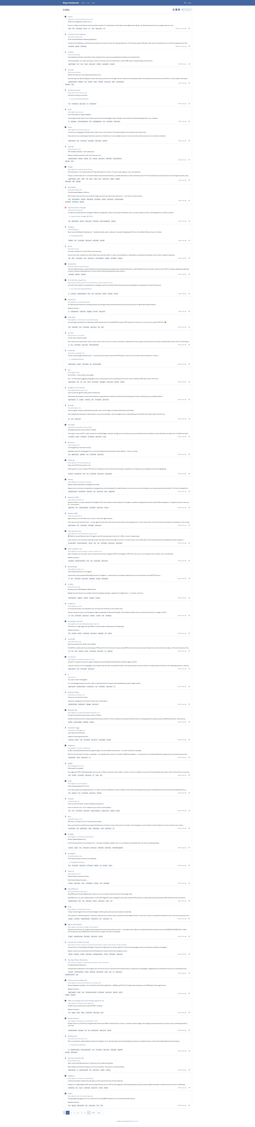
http (88, 473)
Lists (88, 3)
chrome (90, 543)
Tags (93, 3)
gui (90, 364)
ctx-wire (71, 333)
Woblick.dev (134, 1121)
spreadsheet (105, 64)
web (73, 84)
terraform (73, 995)
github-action (95, 1030)
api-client (70, 473)
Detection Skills (73, 497)
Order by (187, 9)
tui (87, 103)
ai (68, 121)
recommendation (100, 258)
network (104, 199)
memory (80, 633)
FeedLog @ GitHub (77, 236)
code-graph (73, 121)
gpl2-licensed (83, 828)
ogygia (70, 763)
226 (93, 1113)
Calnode (71, 147)
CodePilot (71, 350)
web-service (78, 419)
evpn (79, 901)
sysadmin (92, 598)
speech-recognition (95, 810)
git (69, 419)
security (116, 293)
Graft (70, 109)
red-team (110, 293)
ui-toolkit (98, 615)
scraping (98, 578)
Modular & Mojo (73, 692)
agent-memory (72, 669)
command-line (78, 473)
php (99, 327)
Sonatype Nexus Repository (78, 960)
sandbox (67, 995)
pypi (77, 974)
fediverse (77, 274)
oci (113, 972)
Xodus (70, 1093)
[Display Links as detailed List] (176, 9)
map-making (90, 199)
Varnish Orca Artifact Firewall (78, 942)
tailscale (96, 865)
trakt (73, 181)
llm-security (87, 936)
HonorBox (71, 425)
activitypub (71, 274)
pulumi (120, 992)
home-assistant (75, 199)
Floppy (70, 167)
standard (83, 274)
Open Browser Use (74, 531)
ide (81, 382)
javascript (81, 651)
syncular (71, 70)
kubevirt (95, 901)
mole (69, 907)
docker (76, 847)
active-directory (72, 598)
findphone (71, 745)
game (91, 179)
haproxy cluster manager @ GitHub (82, 216)
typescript (67, 84)
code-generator (74, 311)
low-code (95, 311)
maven (106, 972)
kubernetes (88, 901)
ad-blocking (71, 1087)
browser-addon (72, 543)
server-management (105, 221)
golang (73, 1012)
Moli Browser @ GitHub (78, 1045)
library (95, 81)
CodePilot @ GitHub (77, 359)
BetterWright (72, 567)
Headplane (72, 854)
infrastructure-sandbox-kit (77, 980)
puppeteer (120, 1049)
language (89, 311)
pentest (104, 293)
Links (83, 3)
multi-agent (91, 140)
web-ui (110, 865)
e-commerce (71, 436)
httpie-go (71, 460)
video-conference (117, 158)
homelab (83, 199)
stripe (104, 436)
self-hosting (75, 202)
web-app (67, 161)
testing (109, 633)
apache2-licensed (72, 81)
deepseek (82, 454)
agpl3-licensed (72, 64)
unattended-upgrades (117, 847)
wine (98, 1105)
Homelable (72, 187)
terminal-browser (74, 90)
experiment (82, 311)
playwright (92, 578)
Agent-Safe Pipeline (75, 924)
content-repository (79, 972)
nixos (93, 28)
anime (78, 179)
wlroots (118, 810)
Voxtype (71, 799)
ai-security (73, 293)
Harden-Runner (73, 1018)
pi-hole (100, 1087)
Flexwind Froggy (73, 728)
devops (86, 972)
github (77, 436)
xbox (101, 1105)
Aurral (70, 246)
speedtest (85, 722)
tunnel (107, 901)
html (76, 651)
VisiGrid (70, 52)
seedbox (118, 179)
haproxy (82, 221)
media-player (96, 828)
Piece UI (71, 871)
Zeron (70, 127)
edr (86, 1030)
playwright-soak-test (75, 621)
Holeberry (71, 1076)
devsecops (89, 491)
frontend (90, 81)
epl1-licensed (100, 972)
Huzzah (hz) (72, 299)
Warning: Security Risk (76, 1058)
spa (105, 633)
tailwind (109, 739)
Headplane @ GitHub (77, 862)
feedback (70, 240)
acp (69, 454)
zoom (72, 161)
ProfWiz (70, 584)
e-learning (87, 399)
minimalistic (83, 436)
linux (82, 64)
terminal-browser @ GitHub (79, 99)
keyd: (70, 781)
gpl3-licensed (75, 221)
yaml (102, 1012)
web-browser (93, 103)
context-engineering (83, 121)
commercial (71, 46)
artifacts (70, 954)
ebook (83, 179)
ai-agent (79, 364)
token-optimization (94, 345)
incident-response (83, 507)
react (83, 883)
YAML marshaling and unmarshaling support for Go (86, 1001)
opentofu (115, 992)
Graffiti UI (71, 604)
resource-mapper (119, 199)
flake (69, 28)
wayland (112, 810)
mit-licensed (79, 28)
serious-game (102, 739)
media (95, 179)
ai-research (76, 918)
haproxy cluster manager (77, 208)
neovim (85, 28)
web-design (108, 615)
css (69, 615)
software (99, 64)
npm (110, 972)
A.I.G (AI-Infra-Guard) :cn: (77, 280)
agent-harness (71, 140)
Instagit (70, 405)
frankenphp (74, 327)
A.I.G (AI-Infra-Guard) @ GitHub (81, 289)
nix (89, 28)
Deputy (70, 479)
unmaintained (108, 473)
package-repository (98, 954)
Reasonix (71, 442)
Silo (69, 370)
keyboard (74, 793)
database (80, 81)
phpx (102, 327)
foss (73, 28)
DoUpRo (71, 834)
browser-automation (82, 543)
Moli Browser (72, 1036)
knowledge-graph (97, 121)
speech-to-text (105, 810)
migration (79, 598)
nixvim (70, 17)
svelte (97, 775)
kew (69, 816)
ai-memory (72, 657)
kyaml (78, 1012)
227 (98, 1113)
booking (80, 158)
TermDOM (71, 639)
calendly (86, 158)
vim (104, 28)
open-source (99, 28)
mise (80, 327)
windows (112, 64)
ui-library (92, 615)
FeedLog (71, 227)
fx (68, 675)
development (81, 704)
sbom (105, 491)
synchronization (120, 81)
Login (189, 3)
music (99, 179)
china (89, 293)
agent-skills (71, 507)
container (70, 847)
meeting (95, 158)
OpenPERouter (73, 889)
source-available (97, 364)
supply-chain (112, 491)
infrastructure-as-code (91, 992)
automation (71, 561)
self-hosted (83, 46)
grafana (70, 722)
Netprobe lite (72, 710)
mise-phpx (71, 317)
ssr (93, 775)
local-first (100, 81)
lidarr (73, 258)
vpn (100, 865)
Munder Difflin (73, 513)
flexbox (77, 739)
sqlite (113, 81)
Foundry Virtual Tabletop (77, 34)
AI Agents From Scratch (76, 388)
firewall (82, 954)
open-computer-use (75, 549)
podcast (112, 179)
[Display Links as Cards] (179, 9)
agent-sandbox (72, 992)
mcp (104, 121)
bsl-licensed (85, 364)
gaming (77, 46)
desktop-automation (80, 561)
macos (86, 64)
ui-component (89, 883)
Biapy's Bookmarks (71, 2)
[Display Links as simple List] (174, 9)
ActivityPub (72, 264)
